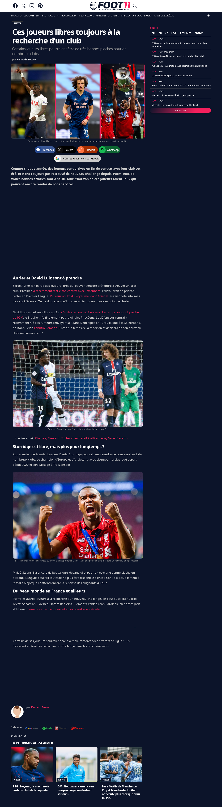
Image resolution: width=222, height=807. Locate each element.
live (174, 33)
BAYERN (148, 15)
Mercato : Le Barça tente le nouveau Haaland (175, 104)
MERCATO (16, 15)
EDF (38, 15)
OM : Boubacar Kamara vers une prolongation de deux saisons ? (75, 790)
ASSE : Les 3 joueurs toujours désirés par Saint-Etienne (179, 65)
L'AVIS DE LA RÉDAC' (164, 15)
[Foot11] (110, 6)
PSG (44, 15)
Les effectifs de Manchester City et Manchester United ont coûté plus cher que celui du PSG (121, 792)
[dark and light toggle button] (208, 15)
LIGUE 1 (52, 15)
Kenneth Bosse (26, 59)
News (17, 779)
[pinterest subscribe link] (77, 729)
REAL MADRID (68, 15)
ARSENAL (137, 15)
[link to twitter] (23, 7)
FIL (153, 33)
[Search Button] (135, 6)
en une (163, 33)
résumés (185, 33)
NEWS (17, 23)
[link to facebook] (15, 7)
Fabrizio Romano (45, 328)
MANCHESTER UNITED (107, 15)
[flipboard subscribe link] (61, 729)
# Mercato (18, 735)
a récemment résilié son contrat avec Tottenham (66, 291)
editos (199, 33)
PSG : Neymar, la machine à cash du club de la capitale (31, 788)
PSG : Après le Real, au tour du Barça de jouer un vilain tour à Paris (179, 44)
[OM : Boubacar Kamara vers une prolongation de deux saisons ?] (76, 764)
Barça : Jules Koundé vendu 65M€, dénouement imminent (181, 85)
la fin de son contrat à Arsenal (80, 312)
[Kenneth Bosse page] (17, 712)
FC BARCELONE (86, 15)
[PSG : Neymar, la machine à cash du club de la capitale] (32, 764)
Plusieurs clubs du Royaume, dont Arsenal (79, 296)
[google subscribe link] (31, 728)
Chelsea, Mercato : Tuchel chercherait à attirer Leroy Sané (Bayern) (81, 438)
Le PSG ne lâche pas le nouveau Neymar (172, 75)
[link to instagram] (31, 7)
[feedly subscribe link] (47, 728)
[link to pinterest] (40, 7)
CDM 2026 (29, 15)
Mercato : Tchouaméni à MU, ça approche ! (173, 95)
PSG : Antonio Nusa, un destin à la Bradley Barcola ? (178, 55)
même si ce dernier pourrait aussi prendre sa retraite (63, 609)
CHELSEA (125, 15)
